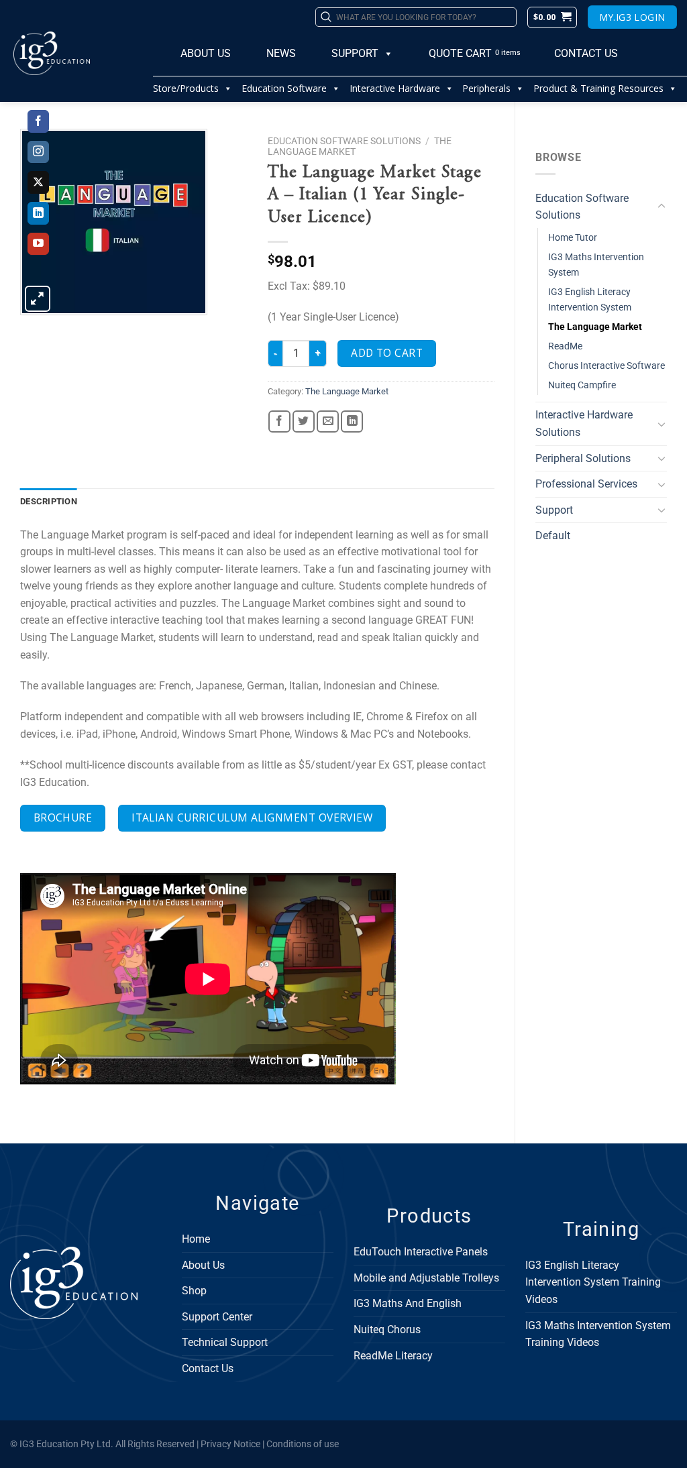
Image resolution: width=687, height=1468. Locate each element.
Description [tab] (48, 501)
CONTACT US (586, 53)
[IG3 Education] (76, 53)
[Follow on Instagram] (39, 152)
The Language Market (595, 327)
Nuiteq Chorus (387, 1329)
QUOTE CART (460, 53)
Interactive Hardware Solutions (584, 423)
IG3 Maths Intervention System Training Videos (598, 1334)
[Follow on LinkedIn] (39, 213)
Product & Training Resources (598, 88)
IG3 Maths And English (408, 1303)
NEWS (281, 53)
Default (552, 535)
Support (554, 510)
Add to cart (387, 352)
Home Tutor (572, 237)
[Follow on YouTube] (39, 244)
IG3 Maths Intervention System (596, 264)
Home (196, 1239)
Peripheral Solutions (583, 458)
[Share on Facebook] (279, 421)
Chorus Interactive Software (606, 366)
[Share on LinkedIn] (352, 421)
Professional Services (586, 483)
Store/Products (186, 88)
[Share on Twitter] (304, 421)
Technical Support (225, 1342)
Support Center (217, 1316)
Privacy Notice (230, 1444)
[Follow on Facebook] (39, 121)
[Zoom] (38, 299)
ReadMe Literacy (393, 1355)
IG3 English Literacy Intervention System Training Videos (593, 1282)
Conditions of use (302, 1444)
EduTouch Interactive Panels (421, 1251)
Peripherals (486, 88)
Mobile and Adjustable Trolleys (426, 1278)
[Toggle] (661, 207)
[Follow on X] (39, 182)
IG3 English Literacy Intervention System (589, 299)
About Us (203, 1265)
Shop (194, 1290)
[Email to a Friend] (328, 421)
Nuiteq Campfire (582, 385)
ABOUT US (205, 53)
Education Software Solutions (582, 207)
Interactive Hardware (395, 88)
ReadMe (565, 346)
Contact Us (207, 1368)
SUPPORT (354, 53)
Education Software (284, 88)
